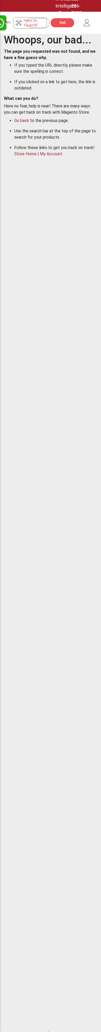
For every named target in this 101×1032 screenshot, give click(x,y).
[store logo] (8, 23)
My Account (51, 153)
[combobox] (41, 22)
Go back (21, 120)
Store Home (25, 153)
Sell (62, 23)
